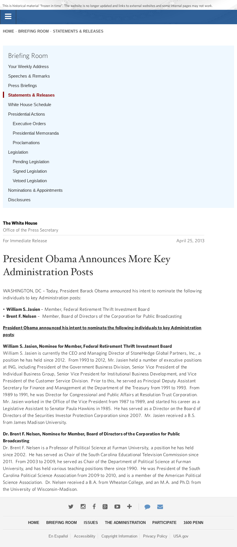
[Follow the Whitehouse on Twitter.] (71, 506)
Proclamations (26, 142)
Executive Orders (29, 123)
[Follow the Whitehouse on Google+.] (105, 506)
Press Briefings (22, 85)
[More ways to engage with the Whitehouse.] (129, 506)
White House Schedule (29, 104)
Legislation (18, 152)
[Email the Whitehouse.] (160, 506)
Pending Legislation (31, 161)
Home (8, 31)
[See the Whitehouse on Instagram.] (83, 506)
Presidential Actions (26, 114)
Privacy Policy (155, 536)
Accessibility (84, 536)
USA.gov (180, 536)
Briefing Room (33, 31)
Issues (91, 522)
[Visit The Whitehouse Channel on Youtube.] (117, 506)
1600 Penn (193, 522)
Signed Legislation (30, 171)
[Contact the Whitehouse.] (144, 506)
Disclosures (19, 199)
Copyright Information (119, 536)
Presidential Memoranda (36, 133)
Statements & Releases (78, 31)
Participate (164, 522)
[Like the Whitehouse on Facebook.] (94, 506)
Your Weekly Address (28, 66)
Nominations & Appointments (35, 190)
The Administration (125, 522)
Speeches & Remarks (29, 76)
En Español (58, 536)
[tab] (8, 16)
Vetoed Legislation (30, 180)
